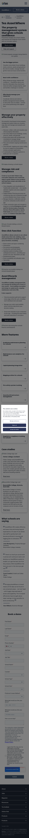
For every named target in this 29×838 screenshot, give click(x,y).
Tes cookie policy (6, 416)
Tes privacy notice (16, 416)
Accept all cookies (14, 429)
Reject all (14, 425)
